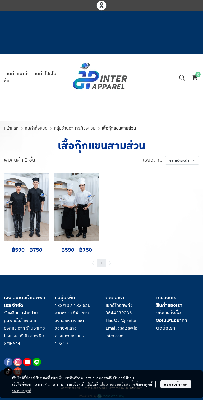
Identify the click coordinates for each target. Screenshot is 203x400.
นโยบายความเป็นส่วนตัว (118, 384)
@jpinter (129, 320)
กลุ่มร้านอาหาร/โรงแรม (74, 128)
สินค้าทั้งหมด (36, 128)
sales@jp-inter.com (122, 332)
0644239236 (118, 313)
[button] (182, 77)
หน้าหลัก (11, 128)
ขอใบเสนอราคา (171, 321)
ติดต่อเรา (165, 328)
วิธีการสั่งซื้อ (168, 313)
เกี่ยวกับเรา (167, 298)
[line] (37, 362)
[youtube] (27, 362)
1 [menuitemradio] (101, 262)
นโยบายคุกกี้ (21, 390)
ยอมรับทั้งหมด (175, 384)
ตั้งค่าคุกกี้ (144, 384)
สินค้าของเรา (169, 305)
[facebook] (8, 362)
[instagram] (17, 362)
